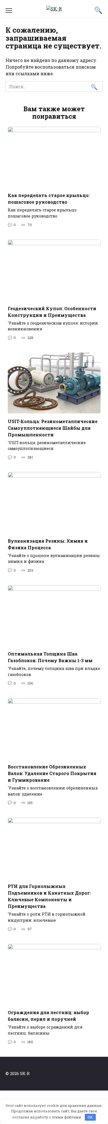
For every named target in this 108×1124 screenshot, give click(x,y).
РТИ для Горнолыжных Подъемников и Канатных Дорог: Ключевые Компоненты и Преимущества (49, 896)
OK (90, 1117)
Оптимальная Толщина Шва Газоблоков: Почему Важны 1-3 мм (50, 657)
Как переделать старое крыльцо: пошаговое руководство (49, 198)
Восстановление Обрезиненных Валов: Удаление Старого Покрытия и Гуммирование (52, 773)
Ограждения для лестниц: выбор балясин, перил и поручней (48, 1015)
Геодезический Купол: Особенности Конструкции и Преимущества (52, 311)
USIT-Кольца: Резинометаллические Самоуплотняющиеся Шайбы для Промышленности (52, 427)
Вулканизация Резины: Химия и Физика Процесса (48, 544)
